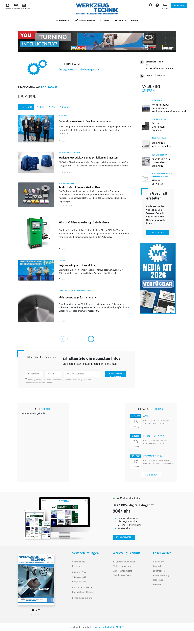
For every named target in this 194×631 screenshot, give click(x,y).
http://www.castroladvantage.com (79, 69)
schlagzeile (62, 21)
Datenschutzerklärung (82, 592)
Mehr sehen (151, 475)
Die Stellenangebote (122, 571)
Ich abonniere (123, 537)
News (52, 107)
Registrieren (157, 233)
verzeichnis (120, 21)
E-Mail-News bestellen (115, 375)
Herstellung (158, 562)
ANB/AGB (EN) (79, 581)
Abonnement (78, 562)
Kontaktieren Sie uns (82, 598)
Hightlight (26, 107)
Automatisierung (161, 575)
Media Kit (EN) (79, 572)
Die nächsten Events (123, 575)
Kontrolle (157, 566)
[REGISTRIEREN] (157, 230)
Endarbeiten (159, 571)
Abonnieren (179, 6)
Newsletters (75, 566)
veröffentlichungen (84, 21)
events (134, 21)
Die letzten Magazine (123, 566)
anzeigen (104, 21)
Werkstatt (157, 584)
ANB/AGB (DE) (79, 577)
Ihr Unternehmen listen (124, 562)
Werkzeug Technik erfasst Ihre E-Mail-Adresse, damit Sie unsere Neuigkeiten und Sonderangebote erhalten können (58, 381)
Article (40, 107)
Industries (158, 580)
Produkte (65, 107)
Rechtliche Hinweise (82, 587)
